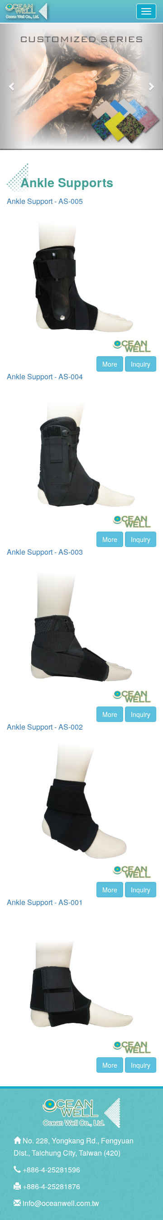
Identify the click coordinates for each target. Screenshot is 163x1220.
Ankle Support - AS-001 (45, 902)
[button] (12, 86)
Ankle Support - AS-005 (45, 201)
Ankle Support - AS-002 (45, 726)
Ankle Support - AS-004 (45, 376)
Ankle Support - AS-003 (45, 552)
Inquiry (140, 363)
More (109, 363)
